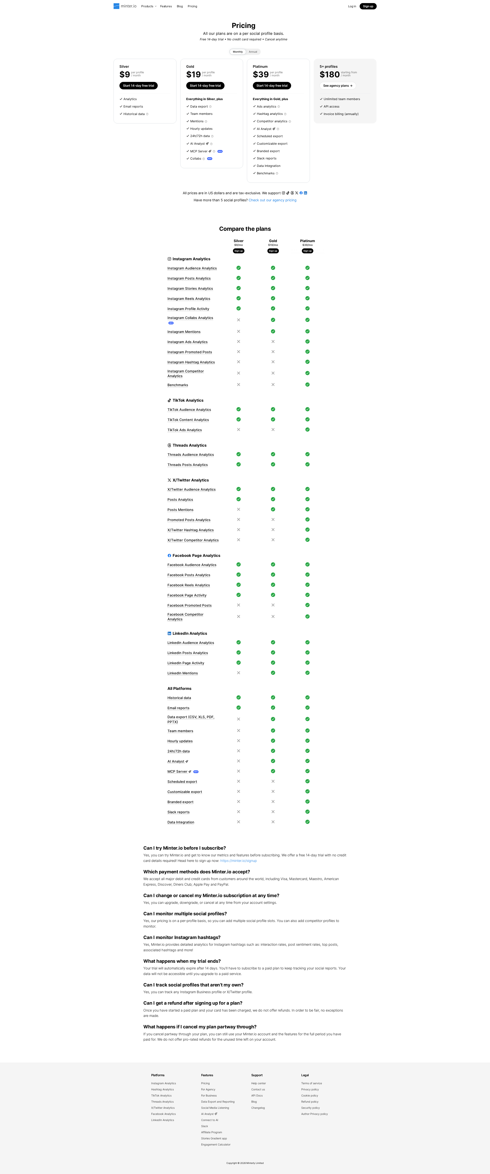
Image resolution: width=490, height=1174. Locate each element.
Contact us (258, 1089)
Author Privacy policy (314, 1113)
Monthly (238, 51)
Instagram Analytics (163, 1083)
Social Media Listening (215, 1107)
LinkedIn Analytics (162, 1120)
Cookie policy (309, 1095)
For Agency (208, 1089)
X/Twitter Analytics (163, 1107)
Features (166, 6)
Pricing (192, 6)
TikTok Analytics (161, 1095)
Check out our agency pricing (272, 200)
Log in (352, 6)
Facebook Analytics (163, 1113)
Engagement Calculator (215, 1144)
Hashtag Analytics (162, 1089)
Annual (253, 51)
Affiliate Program (211, 1132)
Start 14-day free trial (138, 85)
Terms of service (311, 1083)
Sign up (368, 6)
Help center (258, 1083)
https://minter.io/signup (238, 861)
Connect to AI (209, 1120)
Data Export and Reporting (218, 1101)
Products (147, 6)
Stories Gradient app (214, 1138)
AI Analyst (207, 1113)
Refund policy (309, 1101)
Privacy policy (310, 1089)
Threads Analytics (162, 1101)
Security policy (310, 1107)
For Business (209, 1095)
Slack (204, 1126)
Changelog (258, 1107)
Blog (180, 6)
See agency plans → (338, 85)
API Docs (257, 1095)
